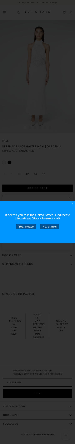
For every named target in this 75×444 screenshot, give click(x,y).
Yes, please (26, 226)
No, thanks (49, 226)
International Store (27, 218)
